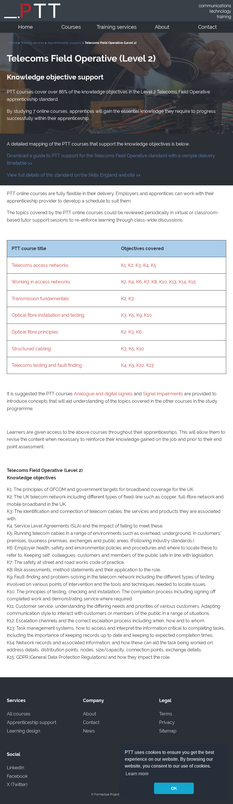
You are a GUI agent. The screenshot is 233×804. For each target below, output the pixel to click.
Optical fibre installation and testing (48, 315)
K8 (154, 282)
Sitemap (167, 731)
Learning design (23, 731)
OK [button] (174, 788)
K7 (146, 282)
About (162, 27)
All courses (18, 714)
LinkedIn (15, 767)
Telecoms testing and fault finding (47, 365)
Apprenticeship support (64, 42)
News (89, 731)
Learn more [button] (137, 773)
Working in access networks (41, 282)
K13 (172, 282)
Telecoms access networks (40, 265)
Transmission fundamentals (40, 298)
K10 (163, 282)
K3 (138, 265)
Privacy (167, 722)
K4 (146, 265)
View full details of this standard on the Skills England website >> (73, 175)
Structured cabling (31, 348)
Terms (165, 714)
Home (25, 27)
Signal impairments (163, 393)
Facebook (17, 776)
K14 (182, 282)
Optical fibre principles (35, 332)
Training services (117, 27)
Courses (71, 27)
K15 (192, 282)
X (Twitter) (17, 784)
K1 (123, 265)
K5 (153, 265)
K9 (139, 315)
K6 (139, 282)
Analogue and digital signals (103, 393)
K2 (130, 265)
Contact (207, 27)
